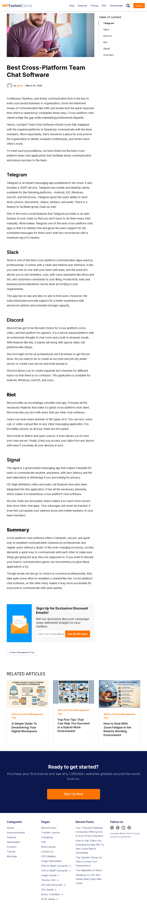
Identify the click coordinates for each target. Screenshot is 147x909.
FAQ (43, 842)
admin (20, 85)
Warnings (12, 856)
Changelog (47, 837)
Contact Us (47, 851)
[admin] (9, 85)
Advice (15, 714)
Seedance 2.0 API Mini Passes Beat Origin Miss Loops (88, 879)
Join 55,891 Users (77, 634)
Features (11, 837)
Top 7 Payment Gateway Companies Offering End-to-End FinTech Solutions (89, 831)
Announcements (16, 832)
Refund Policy (48, 827)
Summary (108, 54)
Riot (105, 42)
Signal (106, 48)
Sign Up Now (73, 794)
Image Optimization (51, 861)
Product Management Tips (22, 652)
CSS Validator (48, 856)
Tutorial (11, 851)
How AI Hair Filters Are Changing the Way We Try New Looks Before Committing (90, 846)
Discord (107, 35)
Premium (12, 846)
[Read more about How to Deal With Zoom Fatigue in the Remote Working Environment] (119, 694)
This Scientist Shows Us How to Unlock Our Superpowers (89, 861)
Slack (106, 29)
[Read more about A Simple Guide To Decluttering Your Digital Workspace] (27, 694)
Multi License (48, 846)
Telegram (108, 23)
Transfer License (50, 832)
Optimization (13, 842)
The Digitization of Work (89, 870)
